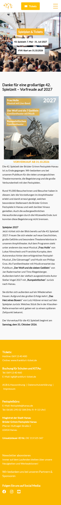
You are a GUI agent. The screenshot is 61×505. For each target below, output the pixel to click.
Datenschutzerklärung (40, 384)
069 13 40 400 (19, 356)
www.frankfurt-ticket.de (24, 360)
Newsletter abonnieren (16, 455)
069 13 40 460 (14, 372)
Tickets (33, 6)
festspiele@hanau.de (22, 405)
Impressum (9, 388)
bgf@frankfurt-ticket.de (23, 376)
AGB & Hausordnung (13, 384)
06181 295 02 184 (16, 409)
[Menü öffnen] (55, 6)
